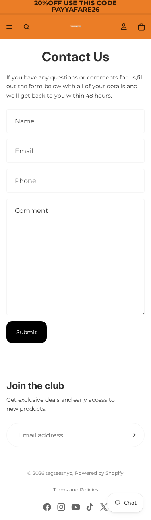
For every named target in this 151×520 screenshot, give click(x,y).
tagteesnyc (59, 473)
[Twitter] (104, 507)
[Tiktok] (90, 507)
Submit (26, 332)
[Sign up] (132, 434)
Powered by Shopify (99, 473)
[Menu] (9, 27)
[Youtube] (76, 507)
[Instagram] (61, 507)
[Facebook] (47, 507)
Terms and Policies (75, 490)
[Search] (26, 27)
